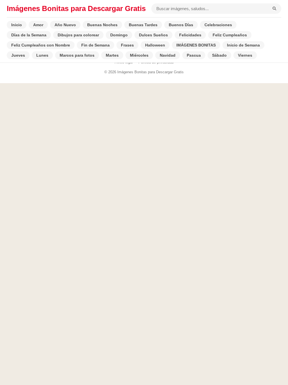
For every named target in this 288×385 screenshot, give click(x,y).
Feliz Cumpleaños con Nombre (40, 45)
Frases (127, 45)
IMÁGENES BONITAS (196, 45)
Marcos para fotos (77, 55)
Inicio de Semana (243, 45)
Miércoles (139, 55)
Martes (112, 55)
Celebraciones (218, 25)
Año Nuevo (65, 25)
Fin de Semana (95, 45)
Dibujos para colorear (78, 35)
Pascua (194, 55)
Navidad (168, 55)
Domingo (119, 35)
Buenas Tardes (143, 25)
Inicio (16, 25)
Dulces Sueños (153, 35)
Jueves (18, 55)
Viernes (245, 55)
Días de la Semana (28, 35)
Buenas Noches (102, 25)
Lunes (42, 55)
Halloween (155, 45)
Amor (38, 25)
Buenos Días (181, 25)
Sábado (219, 55)
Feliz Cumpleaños (230, 35)
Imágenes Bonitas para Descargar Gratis (76, 8)
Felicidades (190, 35)
